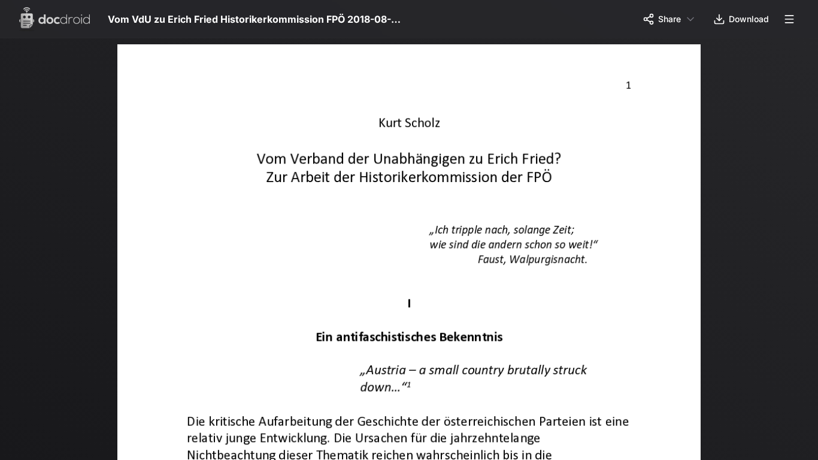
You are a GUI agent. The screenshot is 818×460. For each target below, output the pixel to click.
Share (669, 19)
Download (749, 19)
